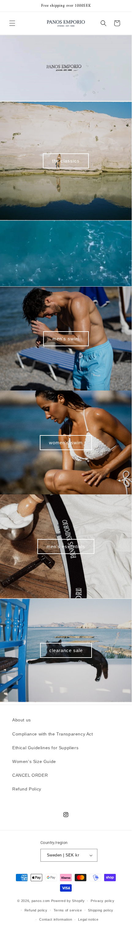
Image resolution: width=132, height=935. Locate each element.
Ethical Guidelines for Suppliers (45, 747)
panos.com (41, 901)
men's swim (66, 338)
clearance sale (66, 650)
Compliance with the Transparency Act (52, 734)
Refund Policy (26, 789)
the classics (66, 160)
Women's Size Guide (34, 761)
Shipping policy (100, 910)
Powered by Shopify (68, 901)
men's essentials (66, 546)
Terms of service (68, 910)
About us (21, 719)
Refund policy (36, 910)
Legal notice (88, 919)
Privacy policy (103, 901)
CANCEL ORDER (30, 775)
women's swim (66, 442)
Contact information (55, 919)
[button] (12, 23)
